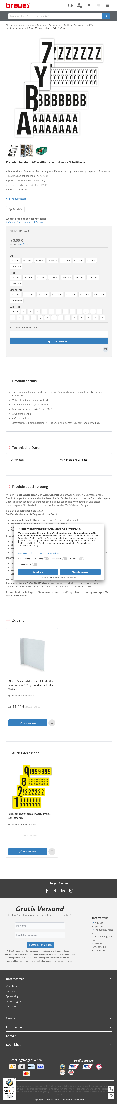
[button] (59, 978)
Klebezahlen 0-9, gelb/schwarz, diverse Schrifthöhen (29, 815)
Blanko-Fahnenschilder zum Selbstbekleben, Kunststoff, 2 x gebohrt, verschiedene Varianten (31, 685)
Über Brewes (13, 986)
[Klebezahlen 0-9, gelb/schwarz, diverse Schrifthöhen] (31, 786)
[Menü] (14, 1079)
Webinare (11, 1006)
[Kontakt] (70, 5)
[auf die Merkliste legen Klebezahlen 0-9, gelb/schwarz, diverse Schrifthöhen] (51, 851)
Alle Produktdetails (16, 198)
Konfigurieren (30, 722)
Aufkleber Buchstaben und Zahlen (80, 25)
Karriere (10, 991)
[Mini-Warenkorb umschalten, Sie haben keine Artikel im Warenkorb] (98, 5)
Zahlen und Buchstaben (48, 25)
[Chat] (111, 1096)
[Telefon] (111, 1089)
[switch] (10, 1096)
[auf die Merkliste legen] (105, 349)
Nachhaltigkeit (14, 1001)
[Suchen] (106, 16)
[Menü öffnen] (107, 5)
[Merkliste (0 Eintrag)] (89, 5)
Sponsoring (12, 996)
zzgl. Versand (24, 244)
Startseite (10, 25)
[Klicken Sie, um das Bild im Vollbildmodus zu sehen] (59, 88)
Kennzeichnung (26, 25)
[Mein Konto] (79, 5)
